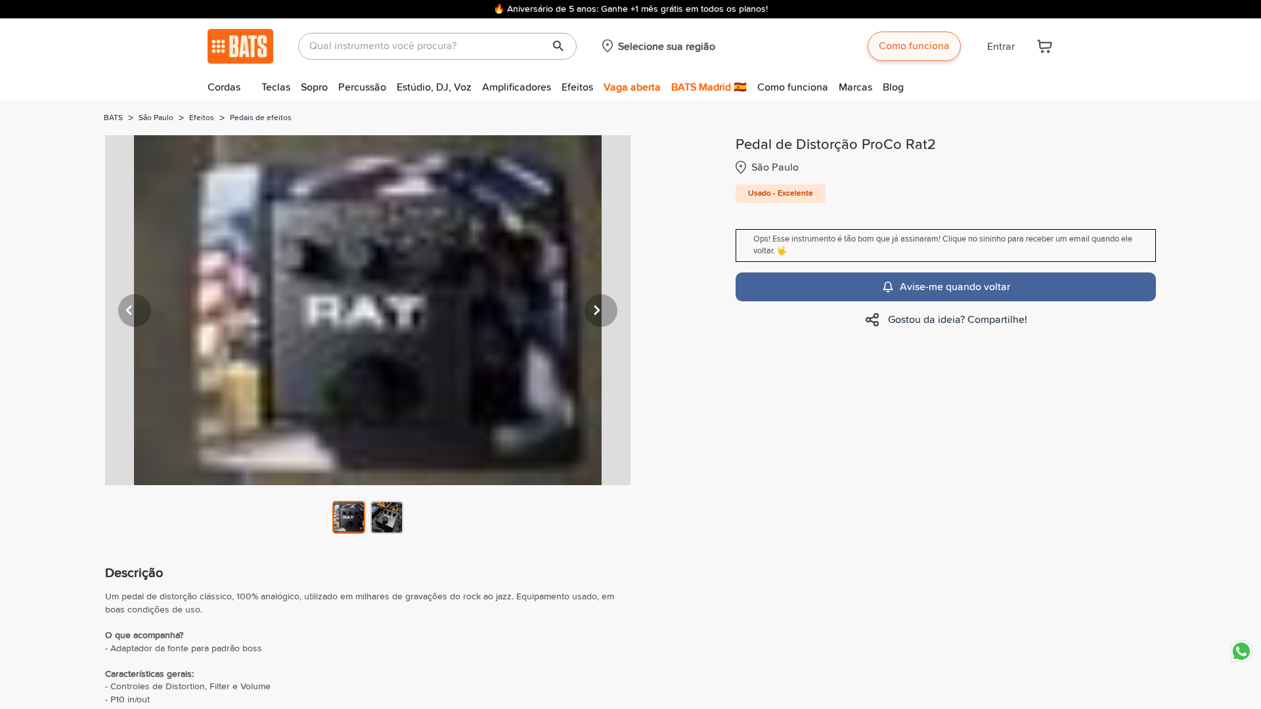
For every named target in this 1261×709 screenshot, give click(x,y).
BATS (113, 118)
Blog (893, 87)
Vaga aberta (632, 87)
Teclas (275, 87)
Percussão (362, 87)
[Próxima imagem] (601, 310)
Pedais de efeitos (261, 118)
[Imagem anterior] (134, 310)
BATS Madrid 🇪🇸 (709, 87)
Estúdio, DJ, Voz (434, 87)
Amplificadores (516, 87)
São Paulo (156, 118)
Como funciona (914, 46)
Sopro (314, 87)
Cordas (224, 87)
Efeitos (577, 87)
